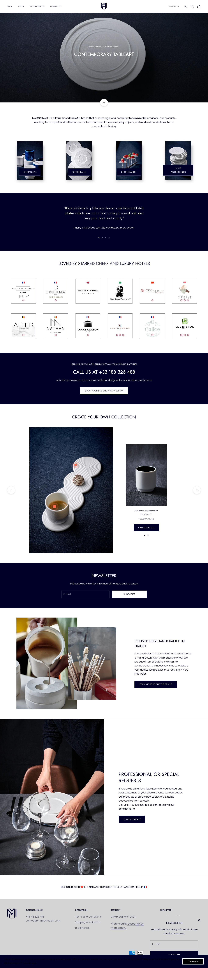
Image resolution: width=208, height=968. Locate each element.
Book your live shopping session (104, 390)
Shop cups (30, 171)
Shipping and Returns (87, 922)
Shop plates (79, 171)
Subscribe (174, 954)
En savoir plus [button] (28, 963)
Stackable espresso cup (146, 510)
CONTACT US (55, 6)
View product (146, 527)
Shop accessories (178, 170)
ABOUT (21, 6)
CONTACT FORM (131, 819)
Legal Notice (82, 928)
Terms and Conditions (88, 916)
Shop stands (128, 171)
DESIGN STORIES (37, 6)
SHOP (9, 6)
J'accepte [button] (193, 961)
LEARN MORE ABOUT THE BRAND (155, 684)
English (172, 6)
